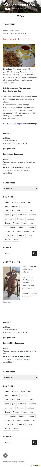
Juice (12, 219)
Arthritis (15, 202)
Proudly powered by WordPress (14, 462)
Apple (6, 202)
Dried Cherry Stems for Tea (16, 33)
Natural (7, 223)
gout (13, 215)
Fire (31, 211)
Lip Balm (20, 219)
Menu (22, 16)
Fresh (6, 215)
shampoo (30, 227)
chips (6, 207)
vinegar (29, 235)
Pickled (24, 223)
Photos (16, 223)
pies (31, 223)
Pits (6, 227)
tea (33, 231)
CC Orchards (23, 5)
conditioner (25, 207)
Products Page (31, 124)
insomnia (32, 215)
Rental (21, 227)
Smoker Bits (9, 231)
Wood (15, 240)
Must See (30, 219)
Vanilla (21, 235)
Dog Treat (16, 211)
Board (30, 202)
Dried (25, 211)
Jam (6, 219)
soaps (19, 231)
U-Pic (14, 235)
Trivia (6, 235)
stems (26, 231)
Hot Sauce (22, 215)
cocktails (14, 207)
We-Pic (7, 240)
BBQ (23, 202)
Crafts (6, 211)
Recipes (13, 227)
